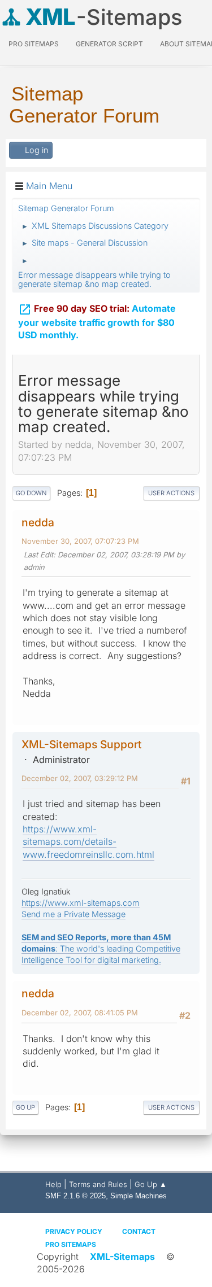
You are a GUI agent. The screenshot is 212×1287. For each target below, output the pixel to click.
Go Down (31, 493)
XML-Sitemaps (122, 1256)
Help (53, 1184)
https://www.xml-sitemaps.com (80, 903)
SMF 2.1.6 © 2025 (75, 1196)
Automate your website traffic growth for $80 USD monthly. (97, 322)
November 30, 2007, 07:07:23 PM (80, 541)
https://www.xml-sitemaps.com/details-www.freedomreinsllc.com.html (88, 841)
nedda (37, 522)
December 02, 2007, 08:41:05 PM (79, 1012)
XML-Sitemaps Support (81, 744)
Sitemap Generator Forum (84, 104)
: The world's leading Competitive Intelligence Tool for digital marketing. (100, 948)
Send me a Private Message (73, 914)
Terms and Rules (98, 1184)
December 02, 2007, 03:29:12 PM (79, 778)
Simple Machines (138, 1196)
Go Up (25, 1107)
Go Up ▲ (151, 1184)
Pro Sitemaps (70, 1244)
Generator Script (109, 44)
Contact (138, 1231)
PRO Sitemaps (33, 44)
